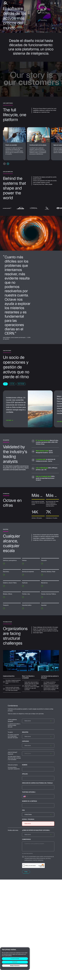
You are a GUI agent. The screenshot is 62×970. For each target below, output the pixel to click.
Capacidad (25, 741)
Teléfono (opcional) (28, 792)
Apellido (25, 774)
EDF (5, 383)
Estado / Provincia (28, 819)
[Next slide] (8, 163)
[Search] (51, 3)
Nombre (24, 764)
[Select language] (55, 4)
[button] (58, 3)
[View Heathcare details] (23, 586)
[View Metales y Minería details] (4, 597)
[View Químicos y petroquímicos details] (4, 563)
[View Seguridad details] (42, 608)
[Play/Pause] (31, 79)
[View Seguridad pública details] (23, 608)
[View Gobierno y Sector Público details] (4, 586)
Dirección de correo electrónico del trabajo (37, 783)
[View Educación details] (42, 563)
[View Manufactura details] (42, 586)
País (23, 810)
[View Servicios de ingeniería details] (23, 575)
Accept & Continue (15, 958)
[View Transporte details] (4, 608)
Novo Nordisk (21, 383)
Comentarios (27, 846)
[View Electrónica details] (4, 575)
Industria (25, 732)
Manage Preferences (15, 965)
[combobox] (38, 753)
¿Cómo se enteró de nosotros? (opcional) (36, 830)
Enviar (26, 871)
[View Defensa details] (23, 563)
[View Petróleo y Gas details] (23, 597)
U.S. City (12, 383)
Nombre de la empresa (29, 801)
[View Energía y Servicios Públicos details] (42, 597)
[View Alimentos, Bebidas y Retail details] (42, 575)
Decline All (14, 962)
